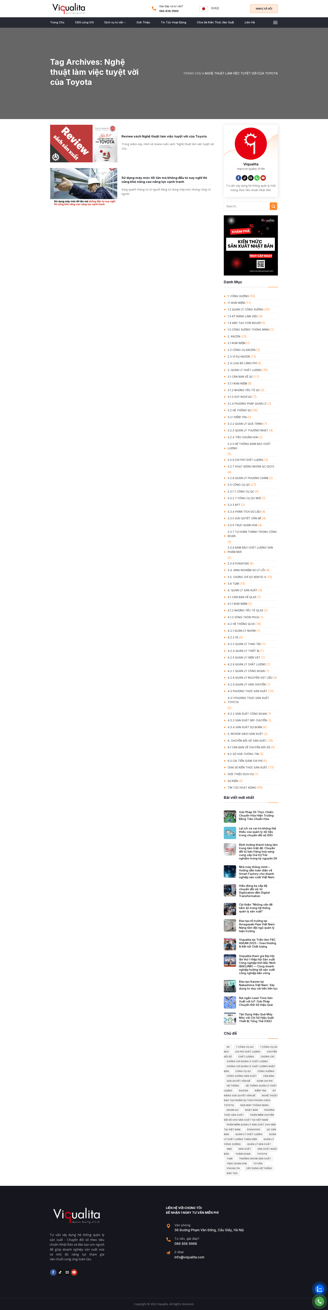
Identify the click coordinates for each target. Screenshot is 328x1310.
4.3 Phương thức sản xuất (247, 691)
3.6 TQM (233, 583)
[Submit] (273, 206)
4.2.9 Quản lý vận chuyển (247, 684)
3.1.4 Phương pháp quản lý (247, 403)
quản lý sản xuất (259, 1144)
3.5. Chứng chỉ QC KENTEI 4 (247, 577)
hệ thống (233, 1085)
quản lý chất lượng (249, 1134)
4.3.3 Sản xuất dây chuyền (247, 720)
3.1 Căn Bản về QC (240, 376)
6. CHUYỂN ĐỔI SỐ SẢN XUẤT (247, 740)
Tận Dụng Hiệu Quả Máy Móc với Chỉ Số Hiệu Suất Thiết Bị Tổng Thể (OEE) (256, 1018)
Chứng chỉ (267, 1056)
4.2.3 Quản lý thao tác (244, 644)
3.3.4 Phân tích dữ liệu (244, 511)
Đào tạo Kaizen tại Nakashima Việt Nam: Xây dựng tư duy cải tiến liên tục (258, 985)
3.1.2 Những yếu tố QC (244, 390)
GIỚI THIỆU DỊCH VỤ (241, 774)
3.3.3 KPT (234, 504)
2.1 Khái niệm (236, 343)
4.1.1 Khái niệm (237, 603)
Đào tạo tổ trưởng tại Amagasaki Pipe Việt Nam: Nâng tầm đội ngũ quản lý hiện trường (257, 926)
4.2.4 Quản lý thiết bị (243, 650)
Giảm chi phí (265, 1080)
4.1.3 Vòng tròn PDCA (243, 617)
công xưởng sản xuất (242, 1076)
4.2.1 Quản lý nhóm (242, 630)
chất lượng (246, 1056)
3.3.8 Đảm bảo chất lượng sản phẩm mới (250, 549)
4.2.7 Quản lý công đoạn (246, 671)
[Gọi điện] (319, 1301)
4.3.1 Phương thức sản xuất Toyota (248, 700)
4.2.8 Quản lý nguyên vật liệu (250, 677)
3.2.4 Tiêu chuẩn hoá (243, 437)
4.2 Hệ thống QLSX (241, 623)
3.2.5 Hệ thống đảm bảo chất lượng (249, 446)
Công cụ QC (243, 1071)
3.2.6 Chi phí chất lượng (245, 459)
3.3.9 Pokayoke (238, 563)
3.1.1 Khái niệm (237, 383)
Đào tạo (232, 1173)
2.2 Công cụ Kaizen (241, 349)
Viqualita (233, 1168)
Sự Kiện (233, 781)
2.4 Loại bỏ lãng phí (242, 363)
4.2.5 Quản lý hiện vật (244, 657)
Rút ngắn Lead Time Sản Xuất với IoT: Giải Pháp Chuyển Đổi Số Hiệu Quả (256, 1001)
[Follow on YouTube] (263, 178)
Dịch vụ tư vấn (113, 22)
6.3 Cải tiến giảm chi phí (245, 760)
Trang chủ (192, 73)
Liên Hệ (250, 22)
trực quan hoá (237, 1163)
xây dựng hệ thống (259, 1168)
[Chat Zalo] (319, 1289)
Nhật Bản (251, 1110)
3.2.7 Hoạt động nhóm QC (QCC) (251, 466)
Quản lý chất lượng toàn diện (250, 1137)
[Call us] (257, 178)
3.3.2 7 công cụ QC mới (244, 498)
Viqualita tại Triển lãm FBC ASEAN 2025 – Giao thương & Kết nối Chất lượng (257, 943)
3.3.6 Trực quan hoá (242, 525)
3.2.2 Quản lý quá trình (245, 423)
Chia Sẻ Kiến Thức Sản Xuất (215, 22)
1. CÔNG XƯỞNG (238, 296)
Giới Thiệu (143, 22)
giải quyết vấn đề (238, 1080)
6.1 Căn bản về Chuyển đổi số (249, 747)
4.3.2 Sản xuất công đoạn (247, 713)
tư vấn (258, 1163)
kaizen (243, 1090)
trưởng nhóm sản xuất (255, 1158)
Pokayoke (253, 1129)
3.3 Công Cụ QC (239, 484)
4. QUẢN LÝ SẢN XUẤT (243, 590)
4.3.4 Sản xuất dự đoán (245, 727)
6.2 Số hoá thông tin (243, 754)
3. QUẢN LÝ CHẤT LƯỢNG (245, 370)
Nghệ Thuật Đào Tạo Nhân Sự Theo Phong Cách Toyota (251, 1100)
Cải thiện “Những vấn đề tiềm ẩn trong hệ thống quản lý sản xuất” (256, 908)
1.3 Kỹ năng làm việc (243, 316)
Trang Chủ (57, 22)
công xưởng (265, 1071)
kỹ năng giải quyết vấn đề (250, 1093)
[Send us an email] (251, 178)
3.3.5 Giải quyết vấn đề (244, 518)
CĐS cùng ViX (84, 22)
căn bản (268, 1076)
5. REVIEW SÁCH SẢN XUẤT (245, 733)
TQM (230, 1158)
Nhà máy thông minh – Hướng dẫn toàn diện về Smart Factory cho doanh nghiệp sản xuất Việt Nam (256, 872)
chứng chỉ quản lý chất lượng (247, 1061)
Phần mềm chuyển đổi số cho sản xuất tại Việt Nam (249, 1117)
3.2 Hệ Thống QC (240, 410)
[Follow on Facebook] (238, 178)
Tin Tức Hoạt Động (173, 22)
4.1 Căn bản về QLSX (242, 597)
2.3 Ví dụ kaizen (239, 356)
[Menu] (275, 22)
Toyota (262, 1153)
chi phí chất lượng (247, 1051)
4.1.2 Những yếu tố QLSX (245, 610)
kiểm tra (260, 1090)
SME (229, 1148)
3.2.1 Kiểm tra (237, 417)
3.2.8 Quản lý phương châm (248, 478)
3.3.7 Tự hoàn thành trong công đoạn (252, 534)
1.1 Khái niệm (236, 302)
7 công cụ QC (245, 1046)
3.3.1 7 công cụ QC (241, 491)
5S (228, 1046)
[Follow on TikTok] (245, 178)
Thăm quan (243, 1153)
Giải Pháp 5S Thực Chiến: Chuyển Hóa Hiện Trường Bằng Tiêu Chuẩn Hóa (256, 815)
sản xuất (244, 1148)
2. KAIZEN (234, 336)
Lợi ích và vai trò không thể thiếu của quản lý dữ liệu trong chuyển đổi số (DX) (257, 832)
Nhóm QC (233, 1110)
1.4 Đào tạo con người (244, 323)
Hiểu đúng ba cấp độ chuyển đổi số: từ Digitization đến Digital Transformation (254, 891)
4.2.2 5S (233, 637)
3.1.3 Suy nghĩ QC (240, 396)
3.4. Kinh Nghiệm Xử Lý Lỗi (246, 570)
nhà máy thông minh (254, 1105)
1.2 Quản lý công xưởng (245, 309)
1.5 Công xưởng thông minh (248, 329)
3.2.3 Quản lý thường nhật (248, 430)
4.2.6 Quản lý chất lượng (247, 664)
